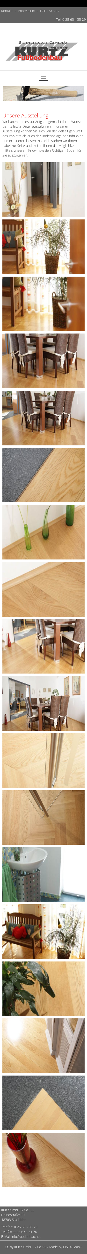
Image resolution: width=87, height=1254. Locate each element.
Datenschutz (49, 10)
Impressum (26, 10)
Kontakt (7, 10)
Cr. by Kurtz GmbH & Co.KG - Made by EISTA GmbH (43, 1247)
